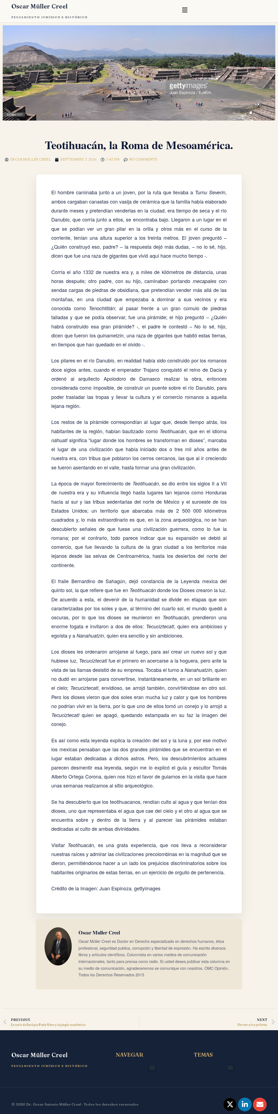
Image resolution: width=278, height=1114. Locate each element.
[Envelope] (260, 1104)
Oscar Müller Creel (39, 6)
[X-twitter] (230, 1104)
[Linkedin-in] (245, 1104)
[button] (185, 11)
